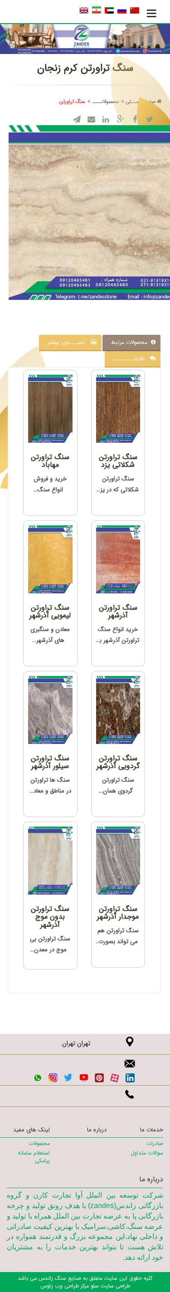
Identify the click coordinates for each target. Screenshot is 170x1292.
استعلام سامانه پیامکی (34, 1157)
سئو (94, 1286)
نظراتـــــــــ (131, 358)
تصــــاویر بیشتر (69, 342)
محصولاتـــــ (105, 102)
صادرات (154, 1143)
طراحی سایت (114, 1286)
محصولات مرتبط (131, 342)
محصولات (39, 1143)
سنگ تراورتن (72, 102)
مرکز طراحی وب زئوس (64, 1286)
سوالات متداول (147, 1153)
